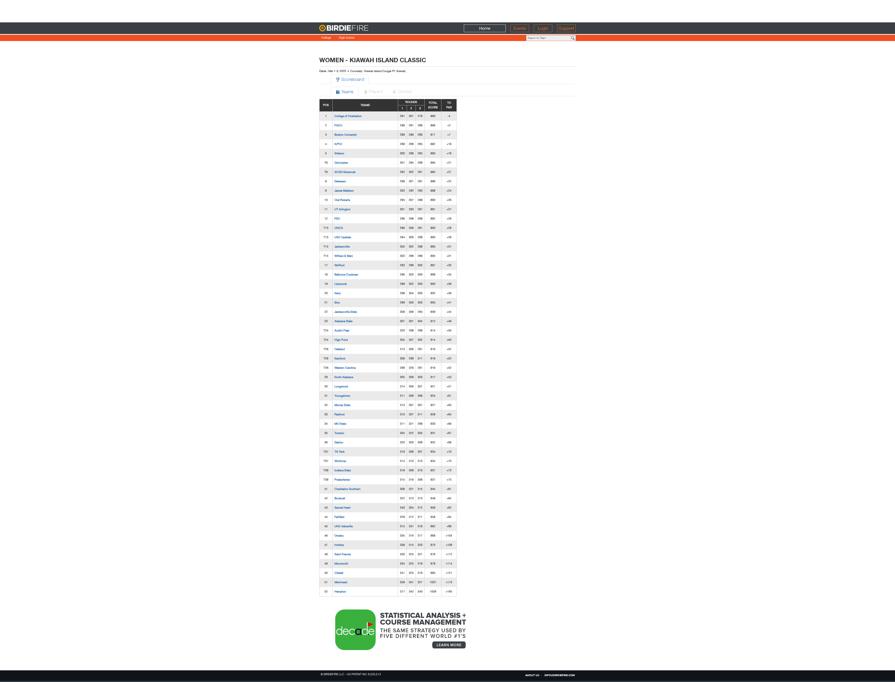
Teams (345, 91)
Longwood (341, 386)
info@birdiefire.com (559, 675)
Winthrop (340, 461)
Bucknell (339, 498)
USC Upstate (342, 237)
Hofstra (339, 545)
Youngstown (342, 395)
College (326, 38)
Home (484, 28)
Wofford (339, 265)
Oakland (339, 349)
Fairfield (339, 517)
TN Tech (339, 451)
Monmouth (341, 563)
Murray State (342, 405)
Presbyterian (342, 479)
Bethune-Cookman (346, 274)
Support (566, 28)
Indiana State (342, 470)
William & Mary (343, 256)
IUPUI (338, 144)
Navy (337, 293)
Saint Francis (342, 554)
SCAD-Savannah (345, 172)
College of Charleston (348, 116)
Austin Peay (341, 330)
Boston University (345, 134)
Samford (339, 358)
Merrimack (340, 582)
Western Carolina (345, 367)
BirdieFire (353, 28)
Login (543, 28)
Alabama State (343, 321)
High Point (341, 339)
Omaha (338, 535)
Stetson (339, 153)
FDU (337, 218)
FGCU (338, 125)
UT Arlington (342, 209)
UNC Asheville (343, 526)
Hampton (340, 591)
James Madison (344, 190)
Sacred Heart (342, 507)
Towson (339, 433)
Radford (339, 414)
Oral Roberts (342, 200)
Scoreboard (350, 79)
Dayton (338, 442)
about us (532, 675)
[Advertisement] (447, 10)
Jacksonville (342, 246)
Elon (337, 302)
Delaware (340, 181)
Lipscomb (340, 284)
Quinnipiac (341, 162)
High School (346, 38)
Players (373, 91)
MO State (340, 423)
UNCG (338, 228)
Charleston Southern (347, 489)
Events (519, 28)
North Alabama (343, 377)
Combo (402, 91)
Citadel (338, 573)
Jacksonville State (345, 311)
